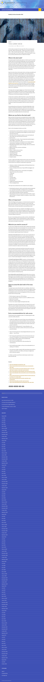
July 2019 (3, 588)
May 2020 (3, 567)
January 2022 (4, 526)
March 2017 (4, 645)
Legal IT (9, 41)
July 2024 (3, 467)
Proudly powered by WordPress (6, 680)
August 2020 (4, 561)
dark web (11, 386)
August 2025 (4, 440)
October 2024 (4, 461)
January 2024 (4, 479)
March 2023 (4, 499)
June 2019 (3, 590)
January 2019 (4, 600)
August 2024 (4, 465)
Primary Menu (42, 9)
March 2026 (4, 426)
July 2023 (3, 491)
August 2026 (4, 415)
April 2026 (4, 424)
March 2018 (4, 620)
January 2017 (4, 649)
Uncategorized (4, 675)
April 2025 (4, 448)
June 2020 (3, 565)
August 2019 (4, 586)
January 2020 (4, 575)
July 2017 (3, 637)
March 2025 (4, 450)
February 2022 (4, 524)
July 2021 (3, 538)
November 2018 (5, 604)
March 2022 (4, 522)
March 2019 (4, 596)
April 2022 (4, 520)
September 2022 (5, 512)
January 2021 (4, 551)
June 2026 (3, 420)
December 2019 (4, 577)
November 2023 (5, 483)
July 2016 (3, 661)
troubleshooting (4, 673)
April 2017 (4, 643)
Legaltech (16, 386)
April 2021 (4, 545)
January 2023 (4, 504)
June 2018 (3, 614)
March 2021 (4, 547)
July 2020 (3, 563)
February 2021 (4, 549)
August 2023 (4, 489)
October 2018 (4, 606)
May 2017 (3, 641)
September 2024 (5, 463)
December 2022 (4, 506)
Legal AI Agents (4, 408)
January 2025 (4, 454)
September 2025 (5, 438)
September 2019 (5, 583)
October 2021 (4, 532)
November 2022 (5, 508)
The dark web (15, 44)
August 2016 (4, 659)
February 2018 (4, 622)
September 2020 (5, 559)
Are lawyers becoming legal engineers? (8, 402)
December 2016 (4, 651)
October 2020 (4, 557)
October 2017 (4, 631)
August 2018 (4, 610)
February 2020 (4, 573)
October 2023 (4, 485)
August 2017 (4, 635)
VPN (23, 386)
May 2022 (3, 518)
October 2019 (4, 581)
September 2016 (5, 657)
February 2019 (4, 598)
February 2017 (4, 647)
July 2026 (3, 418)
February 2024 (4, 477)
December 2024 (4, 456)
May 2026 (3, 422)
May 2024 (3, 471)
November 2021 (5, 530)
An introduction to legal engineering (8, 404)
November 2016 (5, 653)
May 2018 (3, 616)
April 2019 (4, 594)
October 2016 (4, 655)
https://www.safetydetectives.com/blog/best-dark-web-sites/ (22, 382)
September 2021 (5, 534)
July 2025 (3, 442)
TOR (20, 386)
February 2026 (4, 428)
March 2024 (4, 475)
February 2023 (4, 502)
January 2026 (4, 430)
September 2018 (5, 608)
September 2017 (5, 633)
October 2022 (4, 510)
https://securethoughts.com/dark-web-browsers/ (19, 380)
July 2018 (3, 612)
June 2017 (3, 639)
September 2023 (5, 487)
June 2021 (3, 540)
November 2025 (5, 434)
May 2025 (3, 446)
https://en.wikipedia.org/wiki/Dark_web (17, 364)
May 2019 (3, 592)
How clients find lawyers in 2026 (7, 400)
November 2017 (5, 629)
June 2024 (3, 469)
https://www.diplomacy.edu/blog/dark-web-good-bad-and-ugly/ (22, 371)
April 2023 (4, 497)
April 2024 (4, 473)
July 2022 (3, 516)
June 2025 (3, 444)
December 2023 (4, 481)
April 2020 (4, 569)
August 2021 (4, 536)
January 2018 (4, 624)
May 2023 (3, 495)
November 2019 (5, 579)
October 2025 (4, 436)
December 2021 (4, 528)
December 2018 (4, 602)
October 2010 (4, 663)
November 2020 (5, 555)
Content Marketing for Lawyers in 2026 (9, 406)
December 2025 (4, 432)
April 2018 (4, 618)
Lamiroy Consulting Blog (7, 9)
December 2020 (4, 553)
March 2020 (4, 571)
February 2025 (4, 452)
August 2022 (4, 514)
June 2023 (3, 493)
